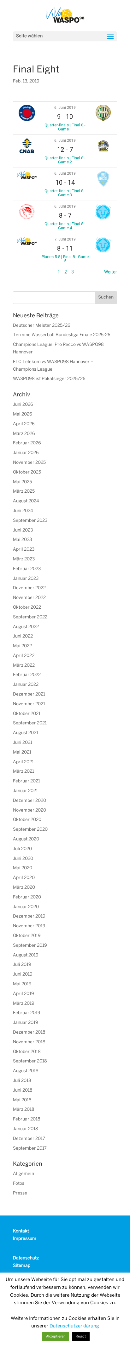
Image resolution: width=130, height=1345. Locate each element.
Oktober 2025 (27, 472)
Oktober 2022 (27, 608)
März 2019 (23, 1004)
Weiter (110, 271)
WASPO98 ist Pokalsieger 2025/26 (49, 379)
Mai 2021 (22, 752)
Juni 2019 (22, 974)
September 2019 (30, 946)
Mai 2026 (22, 414)
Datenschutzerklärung (74, 1326)
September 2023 (30, 521)
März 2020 (24, 888)
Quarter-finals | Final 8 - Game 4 (65, 225)
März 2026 (24, 434)
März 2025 (24, 492)
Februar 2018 (26, 1119)
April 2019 (23, 994)
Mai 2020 (22, 868)
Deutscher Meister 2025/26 (41, 326)
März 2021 (23, 772)
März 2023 (24, 559)
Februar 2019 (26, 1013)
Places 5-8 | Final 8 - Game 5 (65, 258)
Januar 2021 (25, 791)
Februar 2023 (27, 569)
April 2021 (23, 762)
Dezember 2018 (29, 1032)
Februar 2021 (26, 781)
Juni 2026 (23, 405)
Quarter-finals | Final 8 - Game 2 (65, 160)
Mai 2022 (22, 646)
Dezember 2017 (29, 1139)
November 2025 (29, 463)
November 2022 (29, 598)
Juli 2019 (22, 965)
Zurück (20, 271)
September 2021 (30, 723)
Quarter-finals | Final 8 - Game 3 (65, 192)
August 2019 (25, 955)
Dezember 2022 (29, 588)
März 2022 (24, 666)
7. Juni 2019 (65, 239)
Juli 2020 (22, 849)
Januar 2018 (25, 1129)
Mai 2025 (22, 482)
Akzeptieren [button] (55, 1336)
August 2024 (26, 501)
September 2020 (30, 830)
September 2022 (30, 617)
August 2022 (26, 627)
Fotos (18, 1184)
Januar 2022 (25, 685)
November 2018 (29, 1042)
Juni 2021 (22, 743)
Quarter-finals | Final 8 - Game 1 (65, 127)
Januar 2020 (26, 907)
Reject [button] (81, 1336)
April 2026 (24, 424)
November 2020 (29, 810)
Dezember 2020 (29, 801)
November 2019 (29, 926)
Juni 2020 (23, 859)
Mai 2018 (22, 1100)
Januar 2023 (25, 579)
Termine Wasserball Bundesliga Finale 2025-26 (61, 335)
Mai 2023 (22, 540)
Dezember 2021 (29, 694)
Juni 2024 (23, 511)
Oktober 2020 (27, 820)
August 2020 (26, 839)
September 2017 (30, 1148)
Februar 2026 (27, 443)
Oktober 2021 (26, 714)
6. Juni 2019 (65, 107)
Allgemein (23, 1174)
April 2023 (23, 550)
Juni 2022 (23, 636)
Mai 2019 (22, 984)
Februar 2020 (27, 897)
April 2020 (24, 878)
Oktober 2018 (27, 1052)
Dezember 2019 (29, 916)
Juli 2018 (22, 1081)
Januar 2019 (25, 1023)
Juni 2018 (22, 1090)
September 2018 (30, 1061)
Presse (20, 1193)
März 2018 (23, 1110)
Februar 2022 (27, 675)
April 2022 (23, 656)
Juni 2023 (23, 530)
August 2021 (25, 733)
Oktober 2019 (27, 936)
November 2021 (29, 704)
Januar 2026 (26, 453)
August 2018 (25, 1071)
